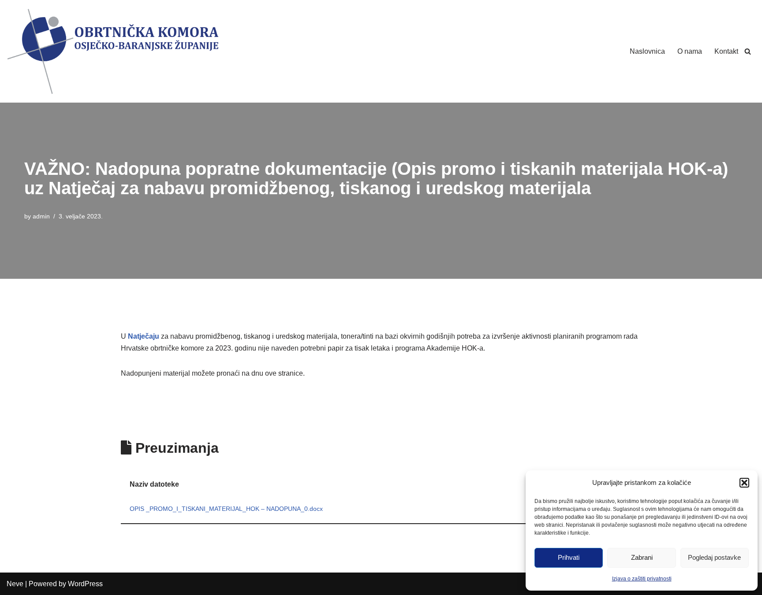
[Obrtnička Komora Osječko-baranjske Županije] (112, 51)
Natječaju (143, 336)
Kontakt (726, 51)
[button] (744, 482)
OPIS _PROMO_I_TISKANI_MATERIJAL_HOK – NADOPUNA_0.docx (226, 508)
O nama (689, 51)
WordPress (85, 584)
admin (41, 216)
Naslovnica (647, 51)
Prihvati (568, 557)
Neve (15, 584)
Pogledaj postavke (714, 557)
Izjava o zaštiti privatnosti (642, 579)
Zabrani (642, 557)
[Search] (747, 51)
